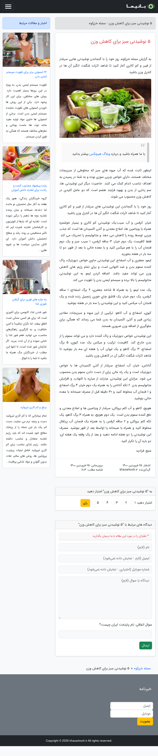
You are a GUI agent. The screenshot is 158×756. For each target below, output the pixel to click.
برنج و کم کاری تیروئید (33, 407)
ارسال (145, 645)
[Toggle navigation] (8, 6)
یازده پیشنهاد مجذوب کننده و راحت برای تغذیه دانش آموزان (29, 188)
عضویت (145, 721)
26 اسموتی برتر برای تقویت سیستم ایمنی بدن (26, 74)
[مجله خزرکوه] (140, 7)
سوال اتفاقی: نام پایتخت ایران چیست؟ (125, 624)
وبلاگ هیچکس (99, 153)
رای (85, 502)
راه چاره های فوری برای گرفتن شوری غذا (29, 301)
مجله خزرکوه (142, 668)
